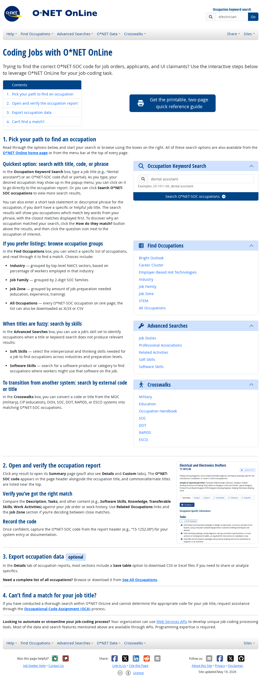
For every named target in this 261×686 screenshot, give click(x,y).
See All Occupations (139, 579)
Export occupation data (29, 112)
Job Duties (147, 338)
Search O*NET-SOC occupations (192, 196)
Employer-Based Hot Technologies (168, 272)
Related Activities (153, 352)
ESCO (143, 439)
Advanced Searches (73, 33)
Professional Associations (160, 345)
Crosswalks (133, 33)
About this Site (202, 666)
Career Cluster (151, 265)
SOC (142, 418)
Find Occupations (35, 33)
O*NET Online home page (25, 152)
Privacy (220, 666)
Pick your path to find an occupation (40, 94)
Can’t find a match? (25, 121)
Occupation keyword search (232, 9)
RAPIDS (145, 432)
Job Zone (146, 293)
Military (145, 396)
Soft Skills (147, 359)
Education (147, 403)
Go (253, 16)
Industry (146, 279)
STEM (143, 300)
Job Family (147, 286)
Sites (248, 33)
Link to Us (119, 666)
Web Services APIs (171, 621)
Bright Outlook (151, 257)
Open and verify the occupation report (42, 103)
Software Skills (151, 366)
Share (232, 33)
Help (10, 33)
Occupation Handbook (158, 411)
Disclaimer (235, 666)
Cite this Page (138, 666)
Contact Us (56, 666)
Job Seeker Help (34, 666)
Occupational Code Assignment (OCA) (57, 608)
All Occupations (152, 307)
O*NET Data (107, 33)
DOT (142, 425)
